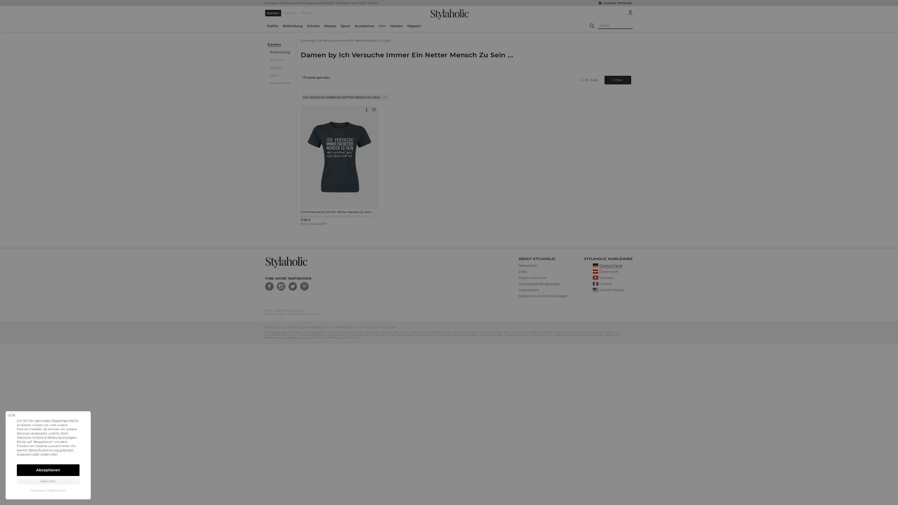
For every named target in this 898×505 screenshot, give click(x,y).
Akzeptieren (48, 470)
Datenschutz (57, 490)
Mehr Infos (48, 481)
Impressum (38, 490)
